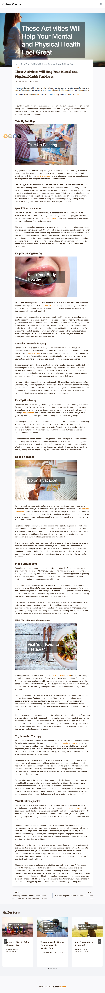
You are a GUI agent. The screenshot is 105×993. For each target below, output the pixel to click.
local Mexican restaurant (61, 675)
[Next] (99, 941)
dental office (50, 306)
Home (17, 67)
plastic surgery (34, 353)
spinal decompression (73, 808)
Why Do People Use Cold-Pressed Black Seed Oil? (74, 895)
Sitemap (62, 987)
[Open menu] (101, 4)
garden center (28, 413)
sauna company (50, 218)
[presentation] (52, 927)
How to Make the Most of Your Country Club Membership (52, 945)
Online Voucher (22, 81)
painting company (44, 176)
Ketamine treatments (69, 743)
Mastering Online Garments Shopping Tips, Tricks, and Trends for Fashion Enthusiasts (29, 895)
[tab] (48, 968)
